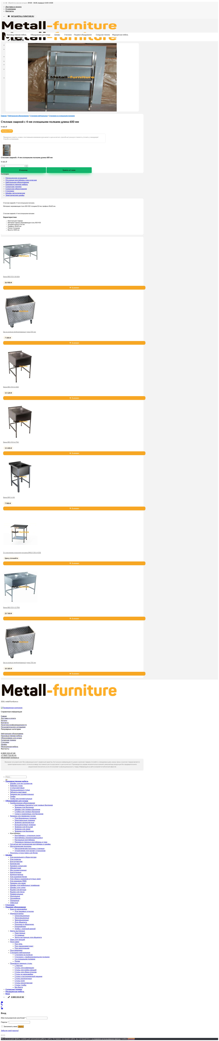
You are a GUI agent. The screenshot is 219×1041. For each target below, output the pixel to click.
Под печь (18, 944)
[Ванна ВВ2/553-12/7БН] (20, 603)
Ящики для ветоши (18, 890)
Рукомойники (20, 926)
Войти (21, 1026)
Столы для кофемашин (24, 968)
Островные (19, 935)
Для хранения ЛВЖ (18, 881)
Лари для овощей (17, 939)
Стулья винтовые (17, 788)
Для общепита (21, 922)
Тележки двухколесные (24, 822)
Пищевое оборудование (83, 35)
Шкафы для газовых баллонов (27, 809)
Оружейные (15, 898)
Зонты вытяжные (17, 931)
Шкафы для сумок (17, 887)
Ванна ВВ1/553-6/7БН (11, 442)
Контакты (9, 11)
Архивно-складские (18, 866)
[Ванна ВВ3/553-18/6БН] (20, 272)
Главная (4, 116)
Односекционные (22, 916)
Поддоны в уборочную (24, 924)
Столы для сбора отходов (25, 972)
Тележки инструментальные (22, 794)
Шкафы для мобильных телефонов (24, 885)
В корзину (23, 170)
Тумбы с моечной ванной (25, 929)
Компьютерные (16, 874)
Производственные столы (21, 963)
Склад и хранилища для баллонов (29, 814)
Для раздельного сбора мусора (23, 857)
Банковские (15, 864)
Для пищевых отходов (24, 911)
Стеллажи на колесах (24, 955)
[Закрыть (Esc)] (2, 1035)
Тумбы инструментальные (21, 799)
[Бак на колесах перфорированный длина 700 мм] (20, 658)
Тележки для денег (22, 829)
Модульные (15, 896)
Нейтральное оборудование (18, 116)
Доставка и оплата (13, 7)
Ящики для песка (17, 892)
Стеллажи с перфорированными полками (32, 957)
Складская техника (103, 35)
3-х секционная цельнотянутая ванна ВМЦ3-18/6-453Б (22, 552)
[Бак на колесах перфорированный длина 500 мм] (20, 328)
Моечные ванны (17, 913)
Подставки (14, 942)
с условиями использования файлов (106, 1039)
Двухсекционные (22, 918)
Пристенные (20, 933)
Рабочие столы (16, 786)
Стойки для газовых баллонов (27, 812)
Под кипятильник (22, 948)
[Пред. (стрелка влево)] (2, 1037)
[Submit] (6, 779)
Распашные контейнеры (25, 840)
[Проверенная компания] (11, 708)
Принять (131, 1039)
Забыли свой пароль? (10, 1031)
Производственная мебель (16, 35)
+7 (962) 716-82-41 (8, 755)
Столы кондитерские (23, 983)
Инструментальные (18, 870)
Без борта (19, 987)
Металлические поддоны (20, 846)
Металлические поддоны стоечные (29, 848)
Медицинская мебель (120, 35)
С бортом (19, 965)
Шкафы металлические (15, 193)
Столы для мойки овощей (25, 970)
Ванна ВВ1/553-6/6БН (11, 387)
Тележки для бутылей (24, 827)
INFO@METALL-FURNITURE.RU (22, 16)
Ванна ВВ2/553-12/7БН (11, 607)
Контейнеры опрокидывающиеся (29, 838)
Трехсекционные (22, 920)
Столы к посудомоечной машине (28, 976)
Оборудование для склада (40, 35)
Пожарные (14, 900)
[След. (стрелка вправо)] (4, 1037)
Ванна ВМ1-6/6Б (9, 497)
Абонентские (15, 868)
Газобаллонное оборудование (22, 803)
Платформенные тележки (25, 818)
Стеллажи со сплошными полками (62, 116)
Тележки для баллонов (24, 807)
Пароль (4, 1022)
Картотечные (15, 872)
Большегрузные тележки (25, 825)
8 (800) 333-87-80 (17, 40)
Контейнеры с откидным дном (27, 835)
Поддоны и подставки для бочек (24, 853)
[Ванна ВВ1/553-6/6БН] (20, 383)
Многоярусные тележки (25, 820)
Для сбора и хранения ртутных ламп (25, 879)
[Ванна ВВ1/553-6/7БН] (20, 438)
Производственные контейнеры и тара (31, 842)
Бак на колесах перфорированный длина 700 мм (19, 662)
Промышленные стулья (20, 790)
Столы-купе (20, 981)
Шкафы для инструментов (21, 783)
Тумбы (13, 796)
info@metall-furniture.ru (10, 758)
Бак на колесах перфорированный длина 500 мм (19, 332)
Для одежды (15, 859)
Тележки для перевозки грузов (23, 816)
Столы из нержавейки (24, 974)
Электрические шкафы (14, 195)
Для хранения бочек (18, 877)
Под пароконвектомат (24, 946)
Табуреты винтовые (18, 792)
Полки (17, 961)
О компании (10, 9)
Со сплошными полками (25, 959)
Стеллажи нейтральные (39, 116)
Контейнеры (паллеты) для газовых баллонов (34, 805)
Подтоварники (16, 950)
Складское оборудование (16, 189)
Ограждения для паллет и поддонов (30, 851)
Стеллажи (68, 35)
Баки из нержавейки (18, 909)
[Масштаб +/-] (4, 1035)
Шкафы (57, 35)
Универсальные (16, 894)
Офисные (14, 903)
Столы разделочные (23, 979)
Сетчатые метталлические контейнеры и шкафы (30, 844)
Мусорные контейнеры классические (21, 180)
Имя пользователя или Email (13, 1018)
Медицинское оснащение (16, 178)
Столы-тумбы (20, 985)
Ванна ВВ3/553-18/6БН (11, 276)
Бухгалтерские (16, 861)
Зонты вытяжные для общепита (28, 937)
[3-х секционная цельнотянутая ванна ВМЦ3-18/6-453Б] (20, 548)
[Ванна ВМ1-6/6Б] (20, 493)
